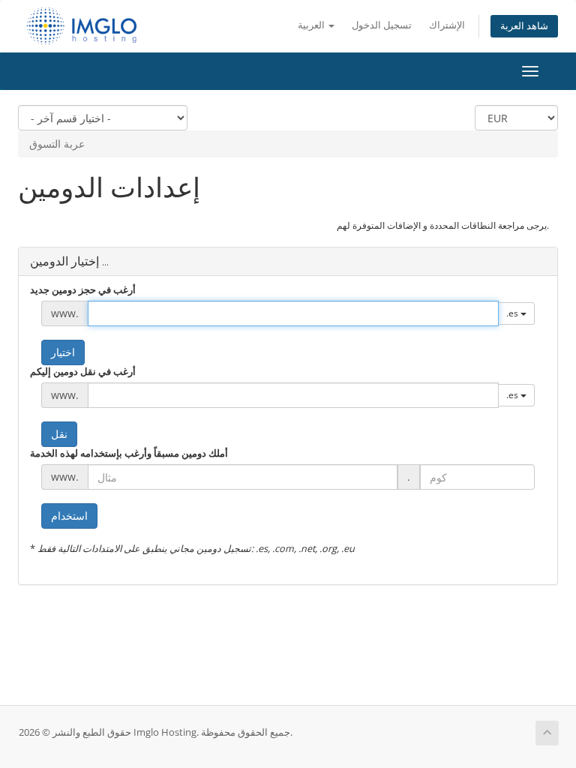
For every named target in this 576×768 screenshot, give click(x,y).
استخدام (69, 515)
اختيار (63, 352)
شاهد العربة (524, 26)
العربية (312, 25)
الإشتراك (447, 25)
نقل (59, 434)
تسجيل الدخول (382, 25)
